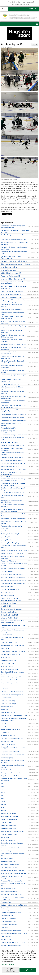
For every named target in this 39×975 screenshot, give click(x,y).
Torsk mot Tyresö (6, 822)
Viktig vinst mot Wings (8, 603)
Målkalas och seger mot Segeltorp (12, 574)
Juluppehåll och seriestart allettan (12, 870)
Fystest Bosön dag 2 (8, 713)
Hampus (3, 804)
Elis (2, 783)
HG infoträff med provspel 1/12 (11, 677)
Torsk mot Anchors (7, 571)
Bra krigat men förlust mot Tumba (12, 773)
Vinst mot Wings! (6, 851)
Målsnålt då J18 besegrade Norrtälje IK (14, 421)
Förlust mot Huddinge (8, 744)
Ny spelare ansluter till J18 (9, 816)
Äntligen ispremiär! (12, 44)
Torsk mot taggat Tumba (9, 834)
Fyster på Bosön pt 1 (7, 540)
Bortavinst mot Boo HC (8, 861)
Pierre (3, 792)
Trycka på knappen (7, 663)
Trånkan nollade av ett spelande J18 (13, 463)
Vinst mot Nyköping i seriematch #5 (13, 279)
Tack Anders (5, 732)
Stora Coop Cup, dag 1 (8, 704)
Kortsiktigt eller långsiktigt (10, 534)
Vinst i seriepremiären (8, 270)
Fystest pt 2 (5, 723)
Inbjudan (4, 686)
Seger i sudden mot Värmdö (10, 752)
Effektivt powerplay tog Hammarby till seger (15, 264)
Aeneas (3, 810)
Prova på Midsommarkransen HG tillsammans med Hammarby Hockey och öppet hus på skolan (13, 479)
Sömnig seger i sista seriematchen (12, 645)
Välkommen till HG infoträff (10, 848)
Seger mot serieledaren (9, 612)
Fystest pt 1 (4, 726)
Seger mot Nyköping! (8, 595)
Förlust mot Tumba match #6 (10, 276)
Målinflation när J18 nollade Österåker (13, 415)
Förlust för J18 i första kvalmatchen (12, 445)
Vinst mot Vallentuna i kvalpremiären (13, 577)
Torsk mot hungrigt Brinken (10, 589)
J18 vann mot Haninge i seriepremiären (14, 435)
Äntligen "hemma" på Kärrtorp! (11, 930)
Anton (3, 786)
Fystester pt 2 (5, 537)
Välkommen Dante (7, 586)
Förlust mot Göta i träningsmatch (12, 695)
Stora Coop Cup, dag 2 (8, 701)
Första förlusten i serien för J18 (11, 466)
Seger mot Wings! (7, 741)
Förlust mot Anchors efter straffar (12, 553)
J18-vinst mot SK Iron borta (10, 384)
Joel (2, 795)
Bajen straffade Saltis (8, 888)
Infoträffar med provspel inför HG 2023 (14, 933)
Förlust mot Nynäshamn (9, 819)
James (3, 801)
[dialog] (19, 961)
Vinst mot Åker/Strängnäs (9, 669)
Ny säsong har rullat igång (10, 543)
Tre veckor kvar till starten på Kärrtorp (13, 942)
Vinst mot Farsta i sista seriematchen (13, 873)
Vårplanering (5, 837)
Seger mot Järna (6, 635)
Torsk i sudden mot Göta (9, 642)
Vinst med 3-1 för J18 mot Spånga (12, 460)
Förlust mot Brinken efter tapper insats (14, 550)
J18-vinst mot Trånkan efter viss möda (13, 493)
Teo (2, 789)
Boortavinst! (5, 648)
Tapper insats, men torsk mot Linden (13, 651)
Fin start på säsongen (8, 918)
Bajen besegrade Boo (8, 825)
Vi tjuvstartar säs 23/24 (9, 735)
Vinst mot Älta (5, 657)
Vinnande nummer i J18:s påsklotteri (13, 568)
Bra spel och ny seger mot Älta (11, 654)
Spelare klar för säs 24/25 (9, 615)
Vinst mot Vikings (7, 666)
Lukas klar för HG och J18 (9, 618)
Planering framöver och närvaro (11, 945)
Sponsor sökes (6, 698)
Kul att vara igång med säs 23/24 (12, 729)
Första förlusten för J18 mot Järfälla (12, 418)
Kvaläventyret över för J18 (9, 442)
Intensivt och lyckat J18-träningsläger (13, 519)
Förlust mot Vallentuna (8, 561)
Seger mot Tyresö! (7, 858)
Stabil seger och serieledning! (11, 913)
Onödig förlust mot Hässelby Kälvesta (13, 583)
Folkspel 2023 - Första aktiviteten (12, 692)
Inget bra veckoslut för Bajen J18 (12, 738)
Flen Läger (4, 927)
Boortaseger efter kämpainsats (11, 609)
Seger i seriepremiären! (9, 924)
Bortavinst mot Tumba (8, 660)
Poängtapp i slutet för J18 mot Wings (13, 344)
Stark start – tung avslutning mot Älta (13, 240)
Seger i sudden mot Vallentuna (11, 776)
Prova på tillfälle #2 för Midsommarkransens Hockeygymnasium (8, 430)
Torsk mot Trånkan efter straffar (12, 881)
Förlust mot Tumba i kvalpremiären (12, 755)
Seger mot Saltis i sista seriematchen (13, 580)
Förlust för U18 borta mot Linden (11, 297)
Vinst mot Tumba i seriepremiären (12, 294)
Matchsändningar (7, 915)
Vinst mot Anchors (7, 592)
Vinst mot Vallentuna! (8, 840)
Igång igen (4, 710)
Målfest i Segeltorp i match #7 (11, 273)
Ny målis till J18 (6, 606)
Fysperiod (4, 531)
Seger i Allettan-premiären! (10, 864)
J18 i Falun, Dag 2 (6, 936)
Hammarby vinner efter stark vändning (14, 261)
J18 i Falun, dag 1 (6, 939)
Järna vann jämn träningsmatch (11, 309)
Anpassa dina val (8, 964)
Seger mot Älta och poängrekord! (12, 894)
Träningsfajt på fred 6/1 (9, 867)
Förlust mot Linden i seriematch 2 (12, 291)
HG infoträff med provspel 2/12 (11, 891)
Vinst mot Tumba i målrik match (11, 680)
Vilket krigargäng (7, 758)
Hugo (3, 798)
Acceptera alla (28, 970)
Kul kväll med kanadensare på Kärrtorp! (14, 905)
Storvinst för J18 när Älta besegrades (13, 469)
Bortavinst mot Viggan (8, 828)
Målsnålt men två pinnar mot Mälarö (13, 831)
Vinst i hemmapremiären (9, 267)
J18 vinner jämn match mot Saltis (12, 457)
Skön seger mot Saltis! (8, 921)
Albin (2, 807)
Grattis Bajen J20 (6, 770)
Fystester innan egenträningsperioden (14, 716)
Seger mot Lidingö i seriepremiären (12, 683)
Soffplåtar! (4, 689)
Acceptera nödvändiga (10, 970)
